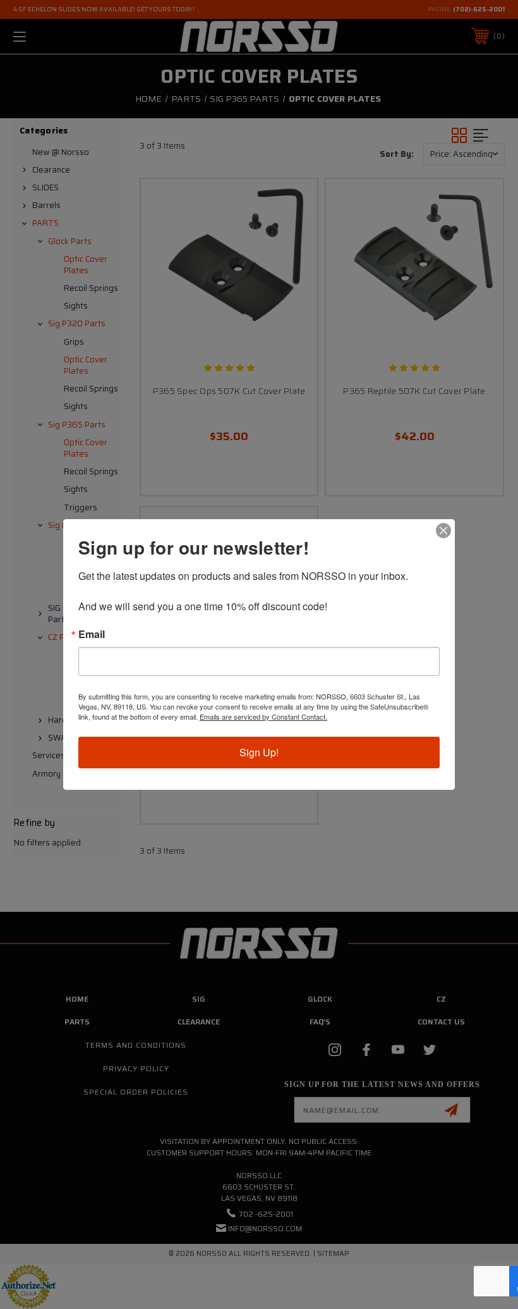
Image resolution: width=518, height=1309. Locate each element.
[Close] (443, 530)
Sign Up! (259, 752)
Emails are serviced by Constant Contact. (263, 716)
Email (91, 634)
